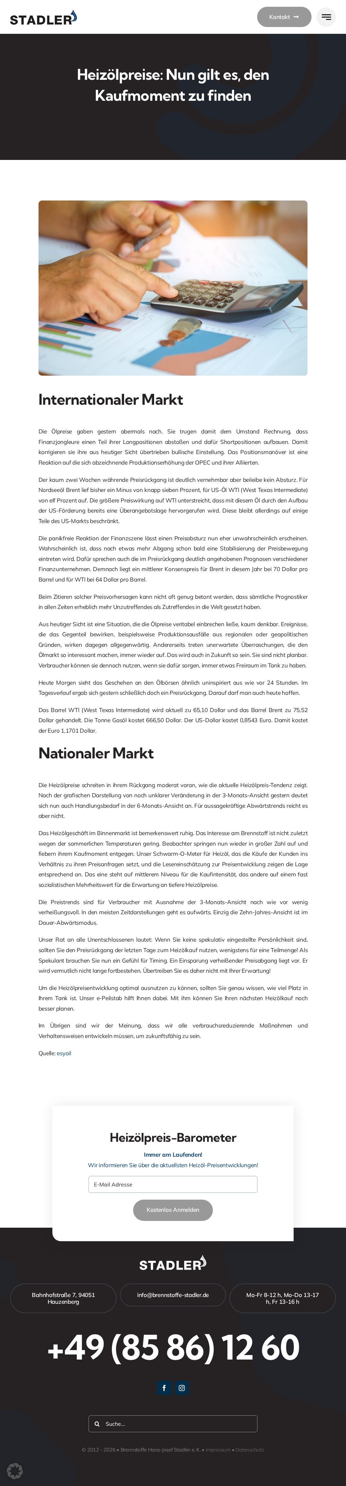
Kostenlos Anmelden (173, 1209)
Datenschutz (250, 1449)
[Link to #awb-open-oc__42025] (326, 17)
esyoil (64, 1053)
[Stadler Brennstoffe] (43, 12)
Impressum (218, 1449)
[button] (15, 1471)
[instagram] (182, 1388)
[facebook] (164, 1388)
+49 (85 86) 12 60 (173, 1347)
